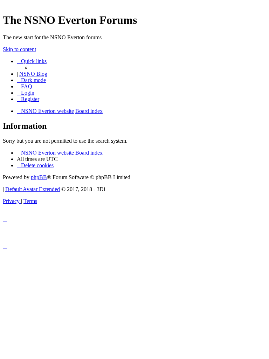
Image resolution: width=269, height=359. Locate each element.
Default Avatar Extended (32, 189)
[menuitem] (24, 86)
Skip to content (19, 49)
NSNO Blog (33, 74)
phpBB (39, 177)
